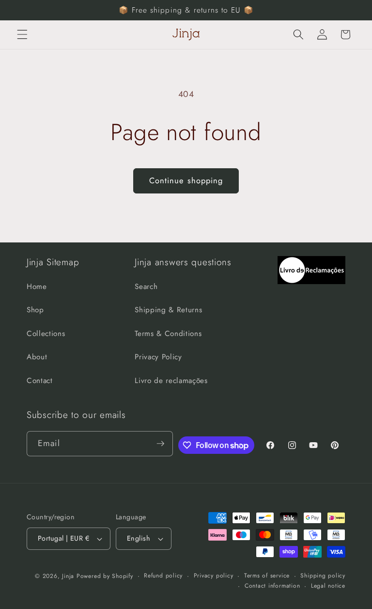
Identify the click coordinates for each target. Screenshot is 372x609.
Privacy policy (213, 575)
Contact (40, 380)
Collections (46, 333)
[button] (22, 34)
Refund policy (163, 575)
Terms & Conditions (168, 333)
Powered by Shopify (105, 576)
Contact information (272, 585)
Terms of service (267, 575)
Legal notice (328, 585)
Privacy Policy (158, 357)
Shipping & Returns (168, 309)
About (37, 357)
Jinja (69, 576)
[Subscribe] (160, 443)
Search (146, 286)
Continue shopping (186, 180)
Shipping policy (322, 575)
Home (37, 286)
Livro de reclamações (171, 380)
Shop (35, 309)
